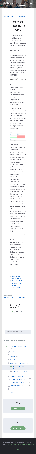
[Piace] (12, 311)
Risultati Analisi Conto (16, 376)
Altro (11, 392)
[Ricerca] (29, 331)
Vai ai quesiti (18, 428)
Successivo (8, 14)
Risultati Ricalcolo (15, 386)
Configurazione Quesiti (17, 382)
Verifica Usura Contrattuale (18, 363)
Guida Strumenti (15, 389)
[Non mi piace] (21, 311)
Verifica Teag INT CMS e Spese (14, 16)
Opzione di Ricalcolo (16, 379)
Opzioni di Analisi (15, 360)
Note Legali (21, 444)
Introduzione (14, 352)
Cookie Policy (30, 444)
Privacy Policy (12, 444)
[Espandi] (30, 352)
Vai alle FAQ (18, 408)
